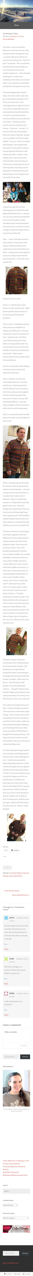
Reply (6, 949)
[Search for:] (16, 1191)
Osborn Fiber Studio (16, 5)
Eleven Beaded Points (20, 895)
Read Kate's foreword (11, 1172)
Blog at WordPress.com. (11, 1263)
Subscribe (25, 1056)
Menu (16, 25)
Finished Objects (16, 873)
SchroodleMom (8, 39)
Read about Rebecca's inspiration (15, 1175)
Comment (24, 1045)
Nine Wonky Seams (12, 891)
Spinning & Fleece (15, 876)
